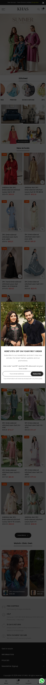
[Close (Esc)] (43, 3)
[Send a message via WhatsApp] (42, 681)
